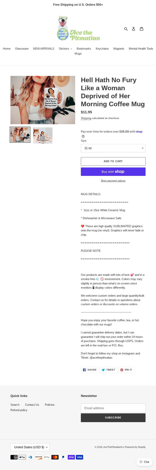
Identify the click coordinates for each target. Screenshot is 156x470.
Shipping (86, 118)
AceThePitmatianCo (113, 447)
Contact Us (32, 404)
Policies (50, 404)
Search (14, 404)
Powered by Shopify (135, 447)
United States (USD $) (29, 447)
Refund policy (18, 410)
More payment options (113, 180)
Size (83, 140)
